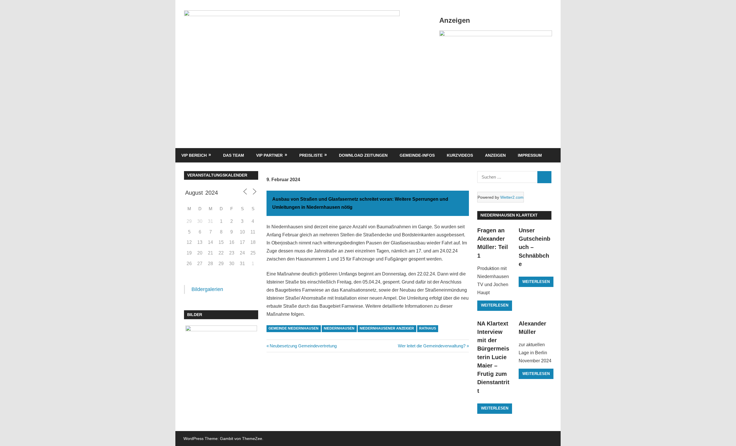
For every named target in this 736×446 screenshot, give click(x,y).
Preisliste (311, 155)
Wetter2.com (512, 197)
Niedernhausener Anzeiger (387, 328)
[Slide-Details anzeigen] (495, 34)
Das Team (233, 155)
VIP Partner (269, 155)
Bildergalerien (207, 289)
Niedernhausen (339, 328)
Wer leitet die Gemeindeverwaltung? (431, 345)
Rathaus (427, 328)
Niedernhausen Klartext (509, 215)
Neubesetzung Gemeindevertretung (303, 345)
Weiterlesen (494, 305)
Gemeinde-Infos (417, 155)
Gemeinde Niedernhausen (294, 328)
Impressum (530, 155)
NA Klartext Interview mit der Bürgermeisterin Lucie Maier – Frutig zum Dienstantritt (493, 357)
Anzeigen (495, 155)
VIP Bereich (194, 155)
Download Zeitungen (363, 155)
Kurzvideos (460, 155)
